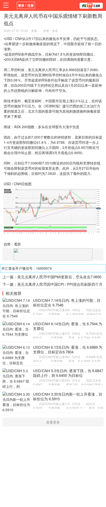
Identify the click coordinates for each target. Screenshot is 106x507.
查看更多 (53, 422)
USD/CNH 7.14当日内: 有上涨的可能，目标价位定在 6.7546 (67, 303)
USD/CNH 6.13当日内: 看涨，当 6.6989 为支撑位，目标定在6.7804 (67, 350)
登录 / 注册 (26, 5)
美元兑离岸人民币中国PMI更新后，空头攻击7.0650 (59, 276)
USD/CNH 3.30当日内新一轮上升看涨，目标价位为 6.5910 (67, 396)
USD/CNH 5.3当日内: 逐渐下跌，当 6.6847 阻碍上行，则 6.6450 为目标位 (68, 373)
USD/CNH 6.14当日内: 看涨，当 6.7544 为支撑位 (67, 326)
